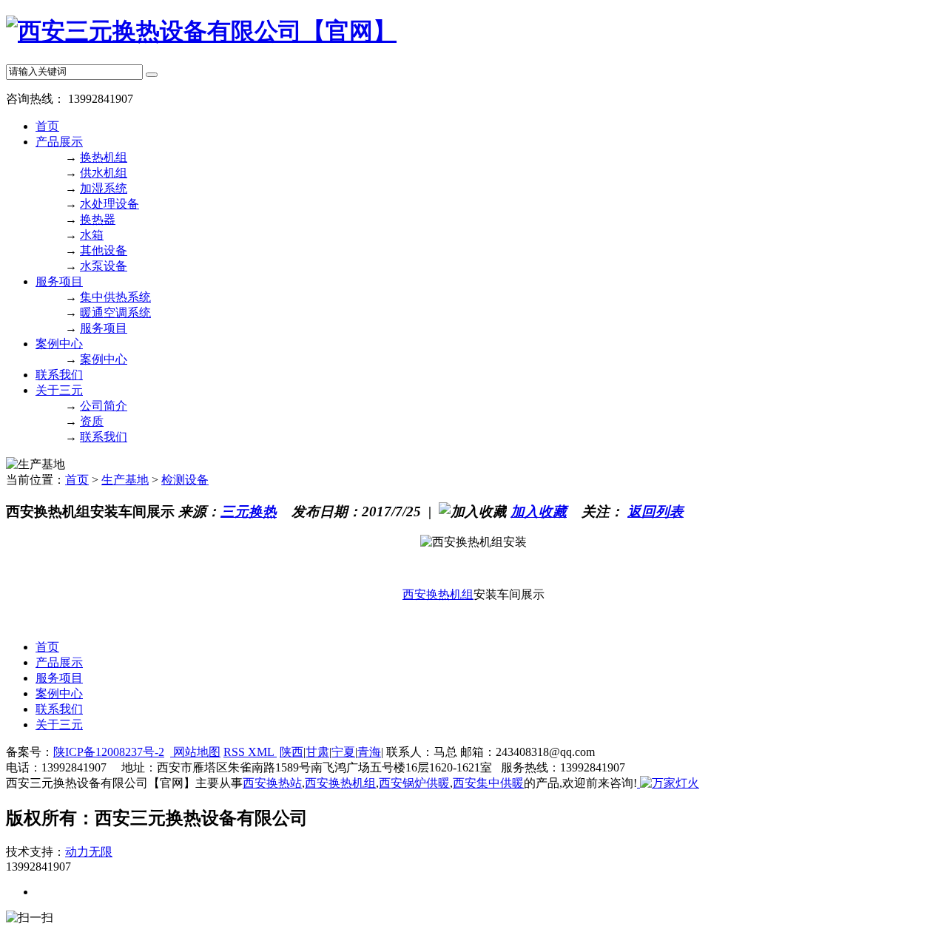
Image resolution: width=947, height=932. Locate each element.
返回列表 (655, 511)
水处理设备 (109, 203)
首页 (47, 126)
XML (262, 752)
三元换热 (248, 511)
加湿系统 (103, 188)
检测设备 (185, 479)
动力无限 (88, 851)
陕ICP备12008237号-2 (108, 752)
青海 (369, 752)
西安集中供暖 (488, 783)
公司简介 (103, 405)
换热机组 (103, 157)
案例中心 (59, 343)
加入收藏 (538, 511)
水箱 (92, 235)
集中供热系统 (115, 297)
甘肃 (317, 752)
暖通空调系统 (115, 312)
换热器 (97, 219)
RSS (235, 752)
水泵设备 (103, 266)
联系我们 (59, 374)
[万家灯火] (668, 783)
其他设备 (103, 250)
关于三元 (59, 390)
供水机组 (103, 172)
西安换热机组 (438, 594)
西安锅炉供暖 (414, 783)
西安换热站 (272, 783)
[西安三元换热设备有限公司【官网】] (201, 31)
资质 (92, 421)
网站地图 (195, 752)
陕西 (291, 752)
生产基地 (125, 479)
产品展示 (59, 141)
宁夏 (343, 752)
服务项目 (59, 281)
